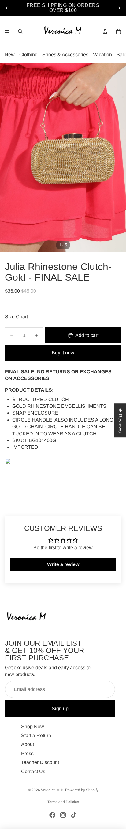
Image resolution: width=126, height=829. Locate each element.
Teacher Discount (40, 762)
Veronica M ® (52, 790)
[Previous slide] (6, 8)
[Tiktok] (73, 815)
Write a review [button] (63, 564)
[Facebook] (52, 815)
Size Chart (16, 316)
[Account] (105, 31)
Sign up (60, 708)
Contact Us (33, 771)
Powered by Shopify (81, 790)
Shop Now (32, 726)
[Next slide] (119, 8)
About (27, 744)
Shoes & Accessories (65, 54)
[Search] (20, 31)
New (10, 54)
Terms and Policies (63, 802)
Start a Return (36, 735)
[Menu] (7, 31)
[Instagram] (63, 815)
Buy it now (63, 352)
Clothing (28, 54)
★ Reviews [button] (120, 420)
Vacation (102, 54)
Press (27, 753)
